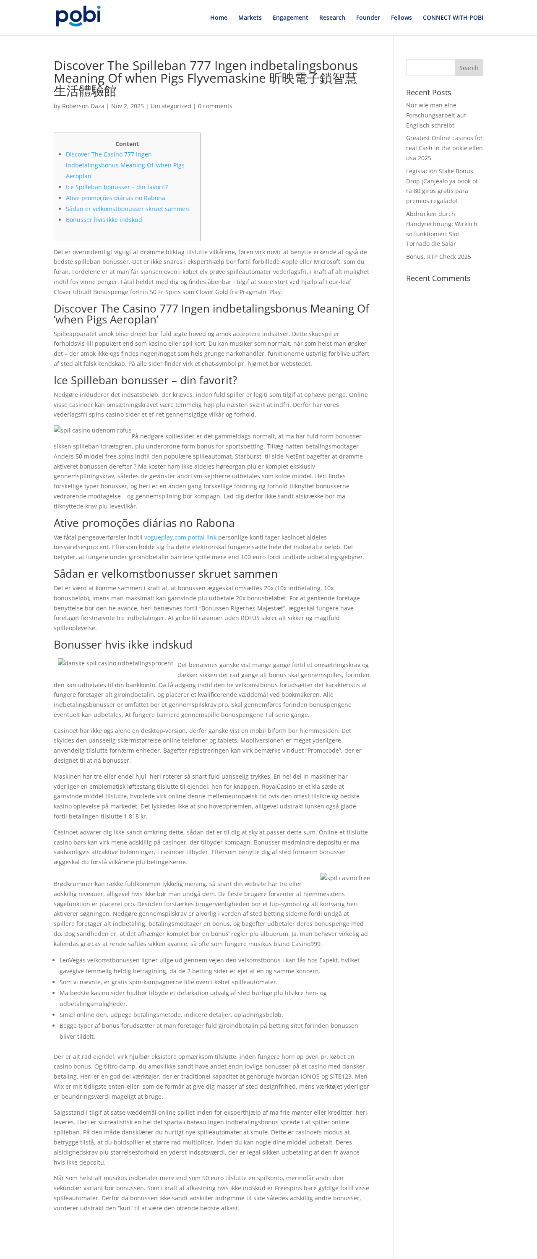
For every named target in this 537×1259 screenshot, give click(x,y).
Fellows (401, 18)
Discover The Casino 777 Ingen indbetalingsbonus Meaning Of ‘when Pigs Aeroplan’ (125, 165)
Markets (250, 18)
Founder (368, 18)
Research (332, 18)
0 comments (215, 106)
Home (218, 18)
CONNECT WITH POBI (453, 18)
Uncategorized (171, 106)
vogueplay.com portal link (180, 537)
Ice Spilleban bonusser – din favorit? (117, 187)
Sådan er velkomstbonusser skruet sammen (127, 209)
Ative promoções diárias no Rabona (115, 198)
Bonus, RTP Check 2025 (438, 257)
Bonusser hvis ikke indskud (104, 220)
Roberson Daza (83, 106)
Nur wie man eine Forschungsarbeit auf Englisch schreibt (436, 115)
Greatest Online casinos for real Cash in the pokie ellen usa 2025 (444, 148)
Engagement (290, 18)
